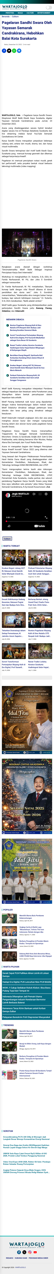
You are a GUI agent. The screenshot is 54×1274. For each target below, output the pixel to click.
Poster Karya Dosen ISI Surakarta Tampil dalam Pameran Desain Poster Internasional (35, 1073)
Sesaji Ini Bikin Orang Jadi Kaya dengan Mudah (35, 1045)
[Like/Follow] (18, 1254)
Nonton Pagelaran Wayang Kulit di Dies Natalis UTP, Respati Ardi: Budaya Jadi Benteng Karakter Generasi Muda (25, 327)
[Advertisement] (27, 83)
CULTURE (30, 13)
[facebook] (4, 51)
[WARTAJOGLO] (15, 8)
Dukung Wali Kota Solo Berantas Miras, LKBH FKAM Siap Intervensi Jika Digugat (35, 955)
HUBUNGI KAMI (21, 1258)
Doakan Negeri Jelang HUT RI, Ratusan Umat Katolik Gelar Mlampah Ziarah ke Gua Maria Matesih (27, 367)
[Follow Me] (24, 1254)
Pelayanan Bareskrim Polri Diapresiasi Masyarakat (26, 1017)
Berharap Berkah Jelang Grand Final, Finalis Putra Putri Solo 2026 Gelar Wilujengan (38, 602)
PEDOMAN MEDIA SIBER (38, 1258)
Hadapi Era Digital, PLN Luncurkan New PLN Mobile (27, 982)
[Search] (51, 2)
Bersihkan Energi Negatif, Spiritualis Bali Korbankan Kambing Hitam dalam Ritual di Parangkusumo (27, 357)
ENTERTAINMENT (43, 13)
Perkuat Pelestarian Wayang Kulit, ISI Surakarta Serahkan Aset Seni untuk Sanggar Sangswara (25, 377)
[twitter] (9, 51)
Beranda (6, 16)
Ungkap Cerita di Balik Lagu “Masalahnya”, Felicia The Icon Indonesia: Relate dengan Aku (31, 929)
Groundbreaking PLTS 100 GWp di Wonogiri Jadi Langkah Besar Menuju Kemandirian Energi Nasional (26, 1138)
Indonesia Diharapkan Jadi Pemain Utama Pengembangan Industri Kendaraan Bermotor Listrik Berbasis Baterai (24, 999)
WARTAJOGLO (20, 1267)
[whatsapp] (14, 51)
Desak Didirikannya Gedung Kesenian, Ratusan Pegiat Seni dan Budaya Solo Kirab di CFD (13, 602)
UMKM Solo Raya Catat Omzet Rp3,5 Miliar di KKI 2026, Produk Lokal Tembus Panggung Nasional (25, 1154)
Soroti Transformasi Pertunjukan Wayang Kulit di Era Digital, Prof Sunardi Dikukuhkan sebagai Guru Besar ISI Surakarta (27, 337)
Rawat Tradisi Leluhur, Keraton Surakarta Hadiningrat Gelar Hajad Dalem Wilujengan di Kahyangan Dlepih (27, 347)
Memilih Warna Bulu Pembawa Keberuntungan (31, 917)
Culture (15, 16)
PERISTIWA (10, 13)
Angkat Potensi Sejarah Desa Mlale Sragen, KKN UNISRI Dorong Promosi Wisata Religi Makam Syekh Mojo (26, 1171)
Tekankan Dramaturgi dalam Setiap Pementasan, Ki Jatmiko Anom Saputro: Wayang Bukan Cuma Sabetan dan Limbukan (13, 633)
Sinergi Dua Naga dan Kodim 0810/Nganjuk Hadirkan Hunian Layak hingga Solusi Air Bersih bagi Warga (26, 1146)
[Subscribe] (35, 1254)
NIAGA (20, 13)
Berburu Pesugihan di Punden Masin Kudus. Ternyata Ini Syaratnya (33, 942)
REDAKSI (9, 1258)
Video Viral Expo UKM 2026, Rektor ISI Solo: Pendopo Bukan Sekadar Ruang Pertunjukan (26, 1163)
